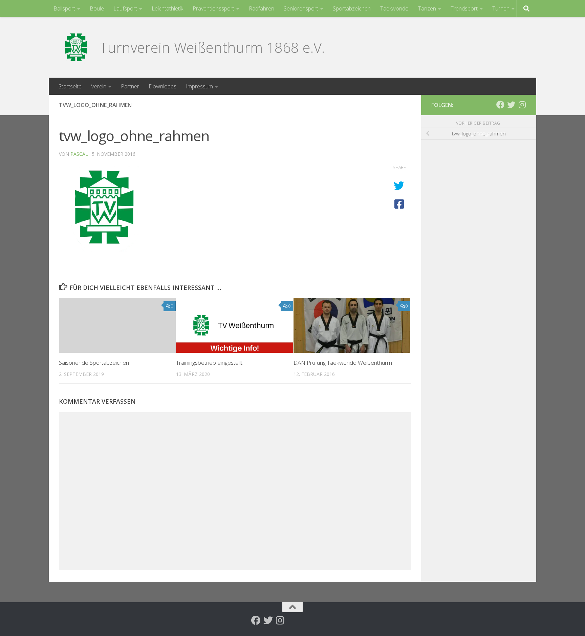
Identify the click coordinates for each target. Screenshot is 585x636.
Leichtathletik (167, 8)
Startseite (70, 86)
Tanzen (427, 8)
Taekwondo (394, 8)
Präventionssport (213, 8)
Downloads (162, 86)
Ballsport (64, 8)
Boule (97, 8)
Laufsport (125, 8)
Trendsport (464, 8)
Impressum (199, 86)
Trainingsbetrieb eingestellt (209, 362)
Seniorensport (301, 8)
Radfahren (261, 8)
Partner (130, 86)
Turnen (501, 8)
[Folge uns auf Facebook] (500, 105)
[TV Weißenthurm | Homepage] (76, 47)
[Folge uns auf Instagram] (522, 105)
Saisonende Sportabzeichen (94, 362)
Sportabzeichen (352, 8)
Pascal (79, 154)
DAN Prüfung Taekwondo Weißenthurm (343, 362)
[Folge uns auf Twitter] (511, 105)
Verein (98, 86)
